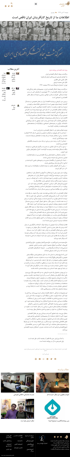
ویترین (52, 12)
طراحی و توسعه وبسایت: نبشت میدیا (7, 455)
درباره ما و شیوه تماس (29, 436)
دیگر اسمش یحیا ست (27, 420)
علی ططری (37, 349)
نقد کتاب (8, 449)
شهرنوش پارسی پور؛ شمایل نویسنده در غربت (3, 94)
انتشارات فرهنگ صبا (57, 349)
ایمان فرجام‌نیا (49, 349)
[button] (35, 3)
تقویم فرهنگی (30, 441)
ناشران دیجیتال (18, 447)
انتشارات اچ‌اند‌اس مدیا (42, 443)
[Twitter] (8, 6)
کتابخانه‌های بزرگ (30, 450)
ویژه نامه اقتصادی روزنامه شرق (58, 70)
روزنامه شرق (42, 349)
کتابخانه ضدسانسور (8, 445)
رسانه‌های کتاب (7, 441)
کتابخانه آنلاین (18, 444)
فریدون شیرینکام (30, 349)
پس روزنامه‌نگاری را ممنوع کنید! (58, 420)
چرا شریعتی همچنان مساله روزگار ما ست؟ (3, 78)
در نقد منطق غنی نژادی (13, 91)
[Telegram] (5, 6)
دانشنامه (20, 441)
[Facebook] (11, 6)
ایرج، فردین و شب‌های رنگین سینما (13, 77)
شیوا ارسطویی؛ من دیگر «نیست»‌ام (58, 394)
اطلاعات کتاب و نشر (18, 436)
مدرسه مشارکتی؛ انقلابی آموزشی (24, 394)
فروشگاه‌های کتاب (30, 445)
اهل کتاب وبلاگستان (8, 436)
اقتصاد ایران (64, 349)
